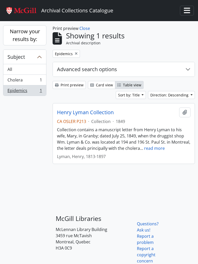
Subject (16, 56)
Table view (131, 84)
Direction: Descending (169, 95)
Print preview (72, 84)
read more (154, 148)
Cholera (24, 81)
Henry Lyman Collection (85, 112)
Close (84, 28)
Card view (104, 84)
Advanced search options (87, 69)
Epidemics (24, 92)
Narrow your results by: (25, 35)
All (9, 69)
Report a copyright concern (146, 255)
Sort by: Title (129, 95)
